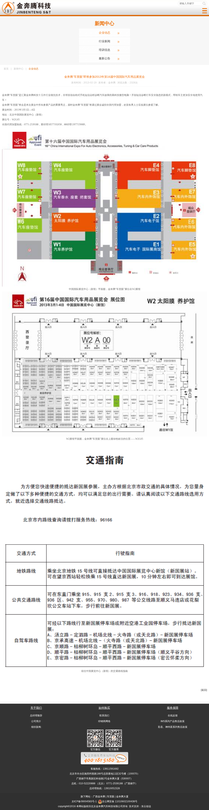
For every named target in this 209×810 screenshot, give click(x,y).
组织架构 (36, 727)
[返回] (204, 690)
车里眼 (110, 796)
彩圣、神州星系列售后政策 (172, 727)
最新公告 (104, 58)
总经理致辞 (36, 715)
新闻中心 (18, 68)
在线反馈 (173, 715)
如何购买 (104, 707)
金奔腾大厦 (122, 796)
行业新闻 (104, 41)
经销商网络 (104, 721)
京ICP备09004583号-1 (84, 801)
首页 (6, 68)
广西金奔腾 (99, 796)
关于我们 (36, 707)
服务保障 (172, 707)
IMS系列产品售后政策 (173, 721)
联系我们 (104, 715)
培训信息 (104, 49)
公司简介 (36, 721)
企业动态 (104, 32)
